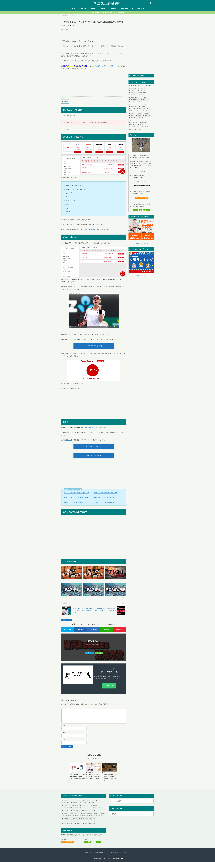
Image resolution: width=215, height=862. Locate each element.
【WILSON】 (133, 88)
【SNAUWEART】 (134, 97)
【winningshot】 (134, 101)
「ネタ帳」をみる (109, 685)
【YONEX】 (148, 85)
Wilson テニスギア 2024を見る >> (74, 502)
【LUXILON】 (133, 104)
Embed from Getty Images (74, 293)
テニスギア (82, 8)
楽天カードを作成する (93, 455)
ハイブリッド (133, 124)
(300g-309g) (133, 117)
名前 (63, 725)
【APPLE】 (146, 127)
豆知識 (131, 129)
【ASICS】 (132, 108)
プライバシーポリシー (122, 852)
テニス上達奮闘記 (107, 3)
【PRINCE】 (133, 95)
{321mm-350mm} (134, 122)
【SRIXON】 (133, 92)
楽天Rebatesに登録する (94, 446)
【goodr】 (141, 124)
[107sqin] (132, 115)
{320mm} (143, 120)
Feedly (99, 653)
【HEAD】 (141, 88)
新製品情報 (143, 122)
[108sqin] (139, 115)
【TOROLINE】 (133, 106)
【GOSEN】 (143, 106)
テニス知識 (112, 8)
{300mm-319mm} (134, 120)
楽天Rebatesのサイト (91, 229)
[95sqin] (132, 110)
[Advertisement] (93, 34)
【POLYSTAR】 (142, 92)
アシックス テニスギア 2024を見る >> (75, 493)
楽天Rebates (89, 427)
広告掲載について (100, 852)
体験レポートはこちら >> (141, 243)
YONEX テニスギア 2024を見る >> (104, 493)
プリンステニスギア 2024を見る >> (105, 502)
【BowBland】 (142, 104)
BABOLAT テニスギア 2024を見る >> (75, 497)
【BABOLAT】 (133, 85)
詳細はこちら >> (141, 275)
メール (63, 732)
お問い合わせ (140, 8)
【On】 (141, 85)
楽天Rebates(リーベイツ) (104, 66)
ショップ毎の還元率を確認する (93, 346)
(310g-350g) (141, 117)
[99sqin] (132, 113)
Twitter (90, 653)
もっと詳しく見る (141, 181)
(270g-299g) (147, 115)
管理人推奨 (138, 129)
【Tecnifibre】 (142, 90)
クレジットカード (67, 620)
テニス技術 (92, 8)
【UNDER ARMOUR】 (135, 127)
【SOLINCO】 (142, 95)
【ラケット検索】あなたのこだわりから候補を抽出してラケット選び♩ (108, 12)
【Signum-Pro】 (144, 101)
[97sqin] (138, 110)
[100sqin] (139, 113)
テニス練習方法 (123, 8)
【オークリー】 (141, 108)
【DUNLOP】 (133, 90)
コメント (63, 708)
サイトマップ (110, 852)
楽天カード (120, 53)
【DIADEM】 (145, 99)
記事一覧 (73, 8)
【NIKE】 (150, 108)
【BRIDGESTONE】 (134, 99)
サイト (63, 739)
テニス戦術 (102, 8)
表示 (67, 101)
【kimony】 (144, 97)
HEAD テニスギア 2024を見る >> (104, 497)
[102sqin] (146, 113)
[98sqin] (145, 110)
